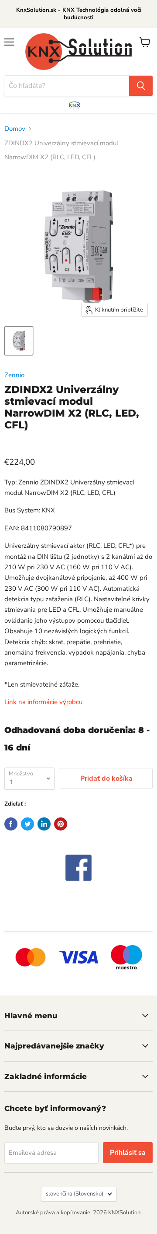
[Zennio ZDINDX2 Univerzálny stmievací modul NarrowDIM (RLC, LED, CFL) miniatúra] (19, 341)
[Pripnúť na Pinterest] (60, 824)
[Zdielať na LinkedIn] (44, 824)
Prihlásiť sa (128, 1152)
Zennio (14, 375)
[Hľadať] (141, 86)
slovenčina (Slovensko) (74, 1194)
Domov (14, 128)
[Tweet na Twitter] (27, 824)
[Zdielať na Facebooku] (10, 824)
